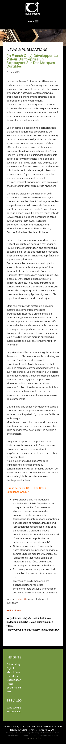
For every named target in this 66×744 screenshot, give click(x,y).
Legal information (33, 738)
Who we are (14, 707)
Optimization (14, 679)
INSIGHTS (14, 657)
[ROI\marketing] (33, 9)
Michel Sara (13, 672)
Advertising (13, 664)
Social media (14, 687)
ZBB (9, 691)
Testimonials (14, 711)
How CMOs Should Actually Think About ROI (33, 631)
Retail (10, 683)
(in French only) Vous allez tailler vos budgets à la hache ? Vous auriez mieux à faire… (30, 621)
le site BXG (21, 599)
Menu (31, 21)
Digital (10, 668)
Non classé (15, 610)
